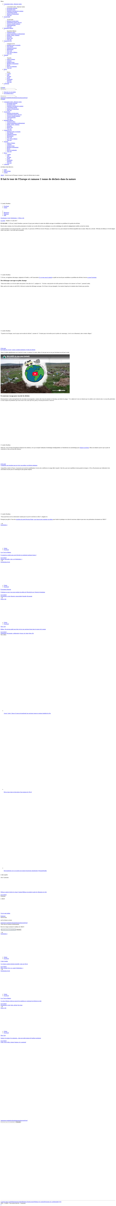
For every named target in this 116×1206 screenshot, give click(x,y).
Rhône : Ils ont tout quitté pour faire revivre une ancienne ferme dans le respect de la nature (23, 629)
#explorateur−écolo (5, 218)
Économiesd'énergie (9, 80)
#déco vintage (10, 1042)
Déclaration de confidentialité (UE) (52, 1201)
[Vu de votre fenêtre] (6, 910)
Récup (8, 65)
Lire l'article (4, 557)
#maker (2, 559)
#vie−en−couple (12, 968)
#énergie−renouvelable (16, 596)
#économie (29, 596)
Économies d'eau (11, 9)
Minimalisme (10, 49)
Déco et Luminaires (12, 66)
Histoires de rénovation (12, 21)
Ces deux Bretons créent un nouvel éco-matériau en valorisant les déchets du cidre (21, 1001)
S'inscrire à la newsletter (10, 92)
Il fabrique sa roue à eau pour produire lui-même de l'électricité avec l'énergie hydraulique (23, 592)
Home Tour (10, 38)
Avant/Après (7, 16)
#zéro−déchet (14, 1005)
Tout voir (9, 15)
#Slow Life (21, 218)
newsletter (19, 1201)
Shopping (9, 36)
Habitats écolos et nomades (13, 45)
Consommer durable (12, 12)
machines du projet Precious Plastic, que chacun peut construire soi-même (34, 519)
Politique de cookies (39, 1201)
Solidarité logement (12, 48)
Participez (3, 916)
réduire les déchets (84, 447)
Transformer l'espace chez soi (14, 22)
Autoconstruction (11, 25)
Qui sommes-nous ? (9, 93)
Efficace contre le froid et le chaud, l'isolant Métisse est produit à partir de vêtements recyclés (24, 892)
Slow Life (9, 51)
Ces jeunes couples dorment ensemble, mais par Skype (14, 964)
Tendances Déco (11, 32)
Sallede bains (9, 75)
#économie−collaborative (13, 633)
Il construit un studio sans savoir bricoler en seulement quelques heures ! (18, 555)
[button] (16, 89)
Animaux (9, 60)
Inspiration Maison (8, 28)
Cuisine (9, 73)
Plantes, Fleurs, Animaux (13, 35)
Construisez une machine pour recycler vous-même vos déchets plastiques (19, 465)
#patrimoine (4, 633)
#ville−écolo (4, 1042)
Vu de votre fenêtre (5, 913)
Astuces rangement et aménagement (16, 33)
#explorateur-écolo (5, 562)
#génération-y (4, 525)
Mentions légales (26, 1201)
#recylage (20, 1005)
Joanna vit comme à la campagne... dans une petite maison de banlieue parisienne (21, 1038)
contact (32, 1201)
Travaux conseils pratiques (13, 24)
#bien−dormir (4, 968)
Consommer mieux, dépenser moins (13, 4)
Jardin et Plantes (11, 59)
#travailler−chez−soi (10, 559)
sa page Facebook (91, 277)
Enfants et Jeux (11, 62)
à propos (3, 1201)
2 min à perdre (4, 961)
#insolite (24, 596)
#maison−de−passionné (20, 1042)
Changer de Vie (8, 41)
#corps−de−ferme (24, 633)
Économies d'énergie (12, 8)
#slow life (31, 633)
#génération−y (14, 218)
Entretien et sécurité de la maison (15, 11)
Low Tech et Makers (12, 52)
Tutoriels (6, 55)
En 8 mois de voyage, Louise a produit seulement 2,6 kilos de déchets (18, 349)
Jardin (8, 78)
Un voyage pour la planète (45, 277)
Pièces (5, 69)
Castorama (6, 83)
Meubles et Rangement (12, 63)
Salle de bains (7, 171)
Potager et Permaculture (13, 14)
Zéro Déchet (10, 46)
